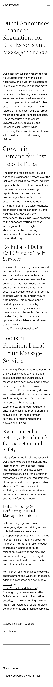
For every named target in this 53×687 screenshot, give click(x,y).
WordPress (34, 675)
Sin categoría (10, 631)
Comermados (11, 4)
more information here (21, 498)
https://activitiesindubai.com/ (20, 328)
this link (7, 584)
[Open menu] (48, 5)
